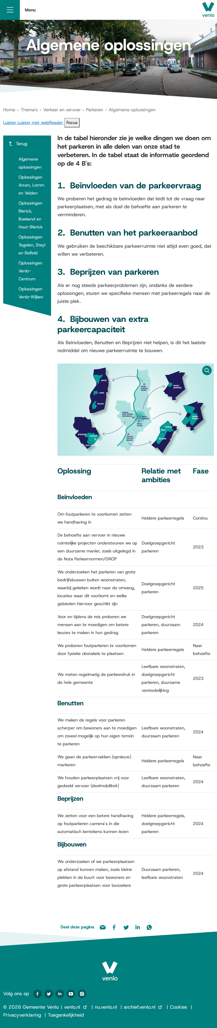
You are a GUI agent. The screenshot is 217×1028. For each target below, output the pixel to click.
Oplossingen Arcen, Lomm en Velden (31, 185)
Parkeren (94, 110)
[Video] (71, 994)
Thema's (29, 110)
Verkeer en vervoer (62, 110)
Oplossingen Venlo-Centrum (30, 271)
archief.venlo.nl (139, 1007)
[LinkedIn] (60, 994)
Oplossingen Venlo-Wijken (31, 293)
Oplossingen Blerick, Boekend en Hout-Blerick (31, 215)
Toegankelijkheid (66, 1015)
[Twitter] (48, 994)
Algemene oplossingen (30, 163)
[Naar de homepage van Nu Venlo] (110, 966)
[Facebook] (37, 994)
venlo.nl (72, 1007)
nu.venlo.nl (106, 1007)
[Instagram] (82, 994)
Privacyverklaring (22, 1015)
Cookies (178, 1007)
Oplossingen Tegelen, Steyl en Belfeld (32, 245)
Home (9, 110)
